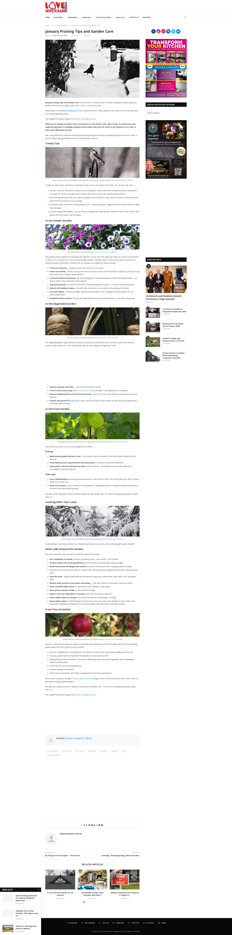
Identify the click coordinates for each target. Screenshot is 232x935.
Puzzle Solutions (103, 17)
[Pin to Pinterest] (89, 825)
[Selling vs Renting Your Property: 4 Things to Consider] (125, 879)
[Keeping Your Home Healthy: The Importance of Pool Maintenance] (7, 913)
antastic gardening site (82, 678)
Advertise (86, 17)
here (86, 105)
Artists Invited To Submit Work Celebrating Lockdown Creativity (174, 355)
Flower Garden (52, 751)
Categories (58, 17)
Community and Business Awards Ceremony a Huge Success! (163, 297)
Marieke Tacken (101, 252)
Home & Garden (61, 25)
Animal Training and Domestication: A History (173, 339)
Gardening (92, 751)
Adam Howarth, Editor (60, 36)
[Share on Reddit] (94, 825)
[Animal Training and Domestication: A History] (153, 342)
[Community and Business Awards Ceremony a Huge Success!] (166, 279)
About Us (120, 17)
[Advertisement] (143, 6)
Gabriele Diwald (80, 119)
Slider (123, 751)
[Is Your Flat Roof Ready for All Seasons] (60, 879)
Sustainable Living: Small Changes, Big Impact (92, 894)
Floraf (115, 442)
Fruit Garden (67, 751)
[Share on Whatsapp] (97, 825)
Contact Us (134, 17)
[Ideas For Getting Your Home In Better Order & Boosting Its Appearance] (7, 928)
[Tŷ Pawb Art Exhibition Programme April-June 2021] (153, 313)
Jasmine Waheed (102, 337)
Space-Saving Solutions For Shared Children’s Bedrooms (26, 898)
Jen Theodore (107, 639)
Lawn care (103, 751)
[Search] (185, 17)
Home (47, 17)
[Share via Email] (102, 825)
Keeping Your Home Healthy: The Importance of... (27, 913)
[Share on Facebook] (84, 825)
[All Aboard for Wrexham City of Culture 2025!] (153, 327)
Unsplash (92, 119)
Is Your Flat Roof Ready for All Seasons (60, 894)
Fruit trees (80, 751)
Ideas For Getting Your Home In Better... (26, 927)
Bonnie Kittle (118, 180)
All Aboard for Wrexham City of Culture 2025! (173, 325)
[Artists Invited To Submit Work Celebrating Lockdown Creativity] (153, 357)
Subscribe (146, 17)
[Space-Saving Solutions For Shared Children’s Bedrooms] (7, 898)
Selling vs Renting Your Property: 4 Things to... (124, 894)
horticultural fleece (84, 390)
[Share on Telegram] (99, 825)
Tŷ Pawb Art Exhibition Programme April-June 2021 (174, 310)
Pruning (114, 751)
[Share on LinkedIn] (92, 825)
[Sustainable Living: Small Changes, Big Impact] (92, 879)
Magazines (72, 17)
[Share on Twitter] (86, 825)
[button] (49, 886)
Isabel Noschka (107, 539)
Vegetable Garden (53, 755)
